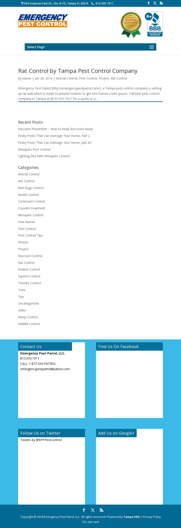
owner (26, 78)
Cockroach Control (31, 201)
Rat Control (119, 78)
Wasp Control (28, 317)
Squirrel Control (29, 276)
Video (22, 310)
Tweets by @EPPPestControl (41, 440)
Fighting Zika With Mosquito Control (44, 156)
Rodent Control (29, 269)
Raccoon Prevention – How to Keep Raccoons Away (55, 129)
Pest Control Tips (30, 235)
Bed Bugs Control (30, 188)
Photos (23, 242)
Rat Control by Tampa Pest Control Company (78, 71)
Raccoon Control (30, 256)
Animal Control (66, 78)
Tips (21, 297)
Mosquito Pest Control (34, 149)
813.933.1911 (29, 358)
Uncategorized (28, 303)
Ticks (21, 290)
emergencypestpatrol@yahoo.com (45, 369)
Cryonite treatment (31, 208)
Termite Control (29, 283)
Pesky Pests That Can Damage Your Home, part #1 (55, 142)
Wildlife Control (29, 324)
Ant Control (26, 181)
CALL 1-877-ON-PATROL (38, 363)
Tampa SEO (131, 517)
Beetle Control (28, 195)
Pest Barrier (26, 222)
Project (104, 78)
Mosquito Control (30, 215)
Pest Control (88, 78)
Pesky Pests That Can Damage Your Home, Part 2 (54, 136)
